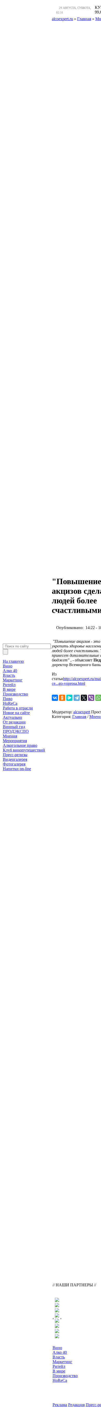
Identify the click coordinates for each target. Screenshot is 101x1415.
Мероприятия (15, 740)
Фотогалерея (14, 764)
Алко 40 (10, 670)
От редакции (14, 722)
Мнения (10, 736)
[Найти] (5, 651)
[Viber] (91, 698)
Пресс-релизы (15, 755)
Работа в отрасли (18, 708)
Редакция (76, 1405)
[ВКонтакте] (55, 698)
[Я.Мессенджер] (69, 698)
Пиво (7, 698)
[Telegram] (77, 698)
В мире (9, 689)
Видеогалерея (15, 759)
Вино (7, 666)
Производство (15, 694)
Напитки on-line (17, 769)
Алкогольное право (20, 745)
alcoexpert (81, 712)
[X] (84, 698)
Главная (79, 716)
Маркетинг (13, 680)
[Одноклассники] (62, 698)
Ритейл (9, 684)
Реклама (60, 1405)
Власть (9, 675)
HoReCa (10, 703)
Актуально (12, 717)
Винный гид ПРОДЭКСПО (16, 729)
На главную (13, 661)
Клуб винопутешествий (24, 750)
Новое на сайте (16, 712)
